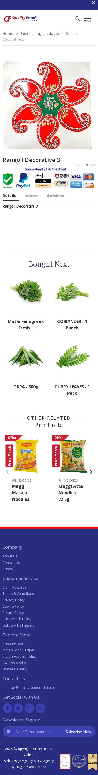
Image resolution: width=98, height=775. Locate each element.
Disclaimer (55, 195)
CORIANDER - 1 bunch (72, 324)
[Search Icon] (77, 18)
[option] (26, 470)
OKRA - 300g (25, 387)
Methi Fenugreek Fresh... (26, 324)
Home (8, 33)
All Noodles (21, 480)
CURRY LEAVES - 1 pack (72, 390)
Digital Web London (31, 767)
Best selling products (39, 33)
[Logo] (21, 22)
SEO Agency (45, 761)
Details (9, 195)
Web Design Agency (18, 761)
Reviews (31, 195)
